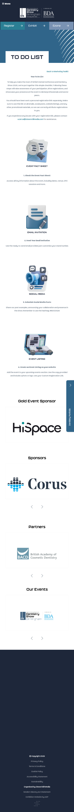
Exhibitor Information (15, 695)
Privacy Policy (37, 761)
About (8, 715)
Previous (31, 507)
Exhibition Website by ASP (37, 797)
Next (42, 507)
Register (9, 25)
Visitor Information (14, 691)
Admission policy (13, 705)
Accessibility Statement (37, 776)
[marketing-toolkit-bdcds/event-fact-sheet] (37, 170)
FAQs (8, 708)
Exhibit (32, 25)
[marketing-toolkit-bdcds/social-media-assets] (37, 297)
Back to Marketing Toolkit (57, 71)
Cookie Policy (37, 771)
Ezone (57, 25)
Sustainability (37, 781)
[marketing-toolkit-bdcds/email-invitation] (37, 235)
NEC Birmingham (13, 730)
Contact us (10, 711)
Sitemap (9, 718)
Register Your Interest (15, 698)
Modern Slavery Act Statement (37, 792)
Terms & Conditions (37, 766)
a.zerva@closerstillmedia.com (30, 119)
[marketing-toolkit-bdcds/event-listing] (37, 362)
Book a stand (11, 701)
